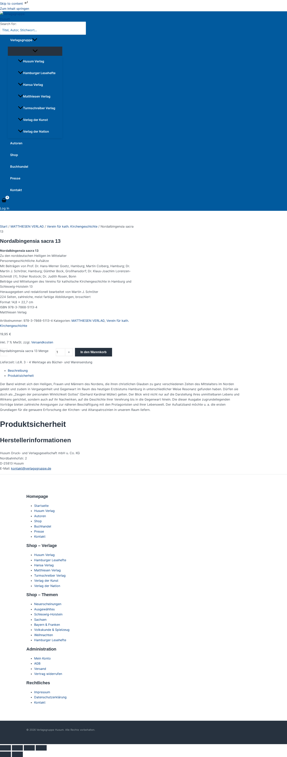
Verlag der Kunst (35, 120)
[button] (34, 40)
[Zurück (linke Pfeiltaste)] (5, 754)
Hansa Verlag (33, 85)
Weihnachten (43, 635)
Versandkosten (42, 342)
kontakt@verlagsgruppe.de (31, 468)
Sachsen (40, 619)
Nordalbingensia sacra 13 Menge (24, 351)
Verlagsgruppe (21, 40)
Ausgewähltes (44, 609)
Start (3, 226)
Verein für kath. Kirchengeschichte (72, 226)
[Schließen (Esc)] (41, 748)
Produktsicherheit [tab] (21, 376)
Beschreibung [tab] (18, 370)
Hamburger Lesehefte (39, 73)
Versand (40, 669)
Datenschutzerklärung (50, 697)
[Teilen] (29, 748)
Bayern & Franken (47, 625)
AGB (37, 663)
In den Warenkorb (93, 352)
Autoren (16, 143)
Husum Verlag (33, 61)
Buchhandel (19, 166)
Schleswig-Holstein (48, 614)
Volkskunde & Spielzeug (52, 630)
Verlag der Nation (36, 131)
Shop (14, 155)
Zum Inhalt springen (14, 9)
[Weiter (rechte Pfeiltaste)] (17, 754)
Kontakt (16, 190)
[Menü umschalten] (35, 51)
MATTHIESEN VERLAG (27, 226)
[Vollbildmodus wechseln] (17, 748)
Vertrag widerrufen (48, 674)
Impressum (42, 692)
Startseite (41, 506)
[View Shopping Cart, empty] (4, 200)
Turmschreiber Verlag (39, 108)
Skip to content (12, 3)
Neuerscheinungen (47, 604)
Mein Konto (42, 658)
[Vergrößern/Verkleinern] (5, 748)
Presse (15, 178)
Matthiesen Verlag (36, 96)
